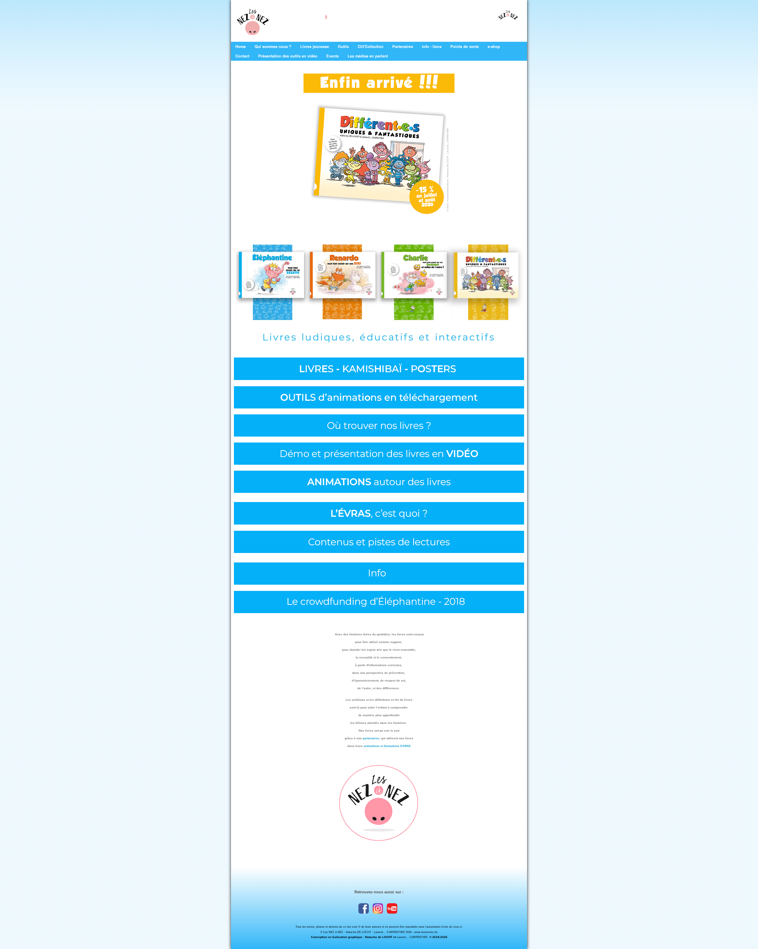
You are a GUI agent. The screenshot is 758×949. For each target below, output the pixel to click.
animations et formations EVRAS (387, 746)
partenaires (371, 738)
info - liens (431, 46)
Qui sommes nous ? (273, 46)
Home (240, 46)
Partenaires (402, 46)
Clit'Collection (370, 46)
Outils (343, 46)
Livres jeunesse (314, 46)
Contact (242, 56)
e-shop (494, 46)
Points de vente (464, 46)
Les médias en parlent (368, 56)
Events (332, 56)
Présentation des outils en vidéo (287, 56)
